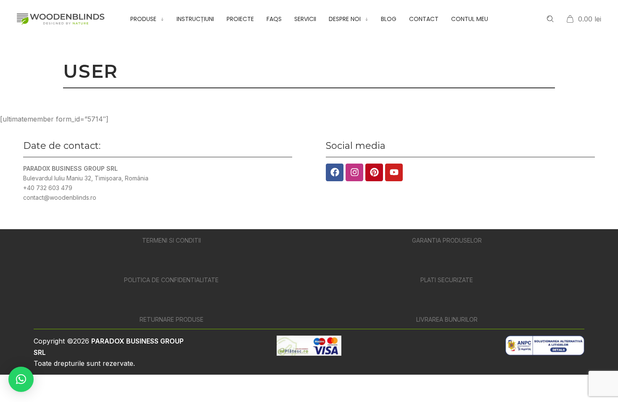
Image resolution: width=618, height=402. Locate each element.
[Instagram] (354, 172)
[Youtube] (394, 172)
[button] (21, 379)
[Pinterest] (374, 172)
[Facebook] (334, 172)
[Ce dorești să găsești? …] (550, 19)
